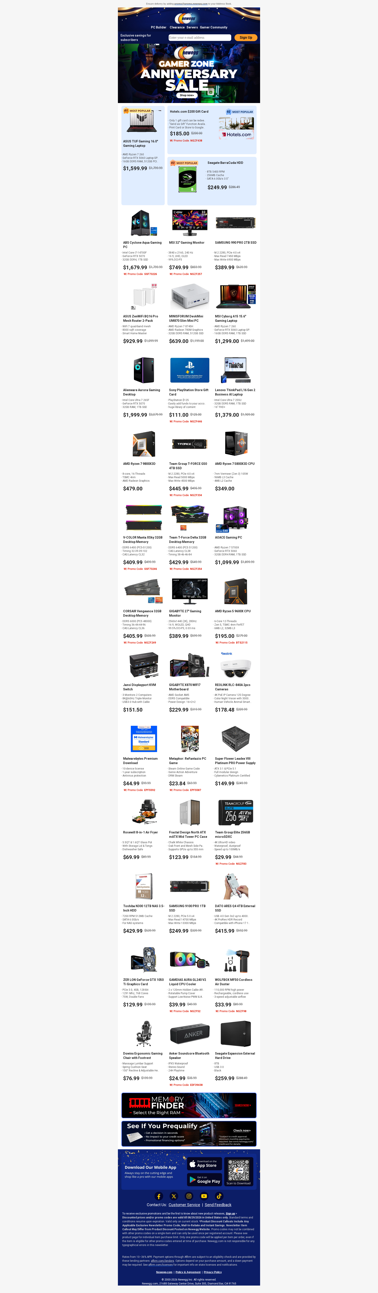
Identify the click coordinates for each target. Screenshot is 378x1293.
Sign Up (246, 37)
